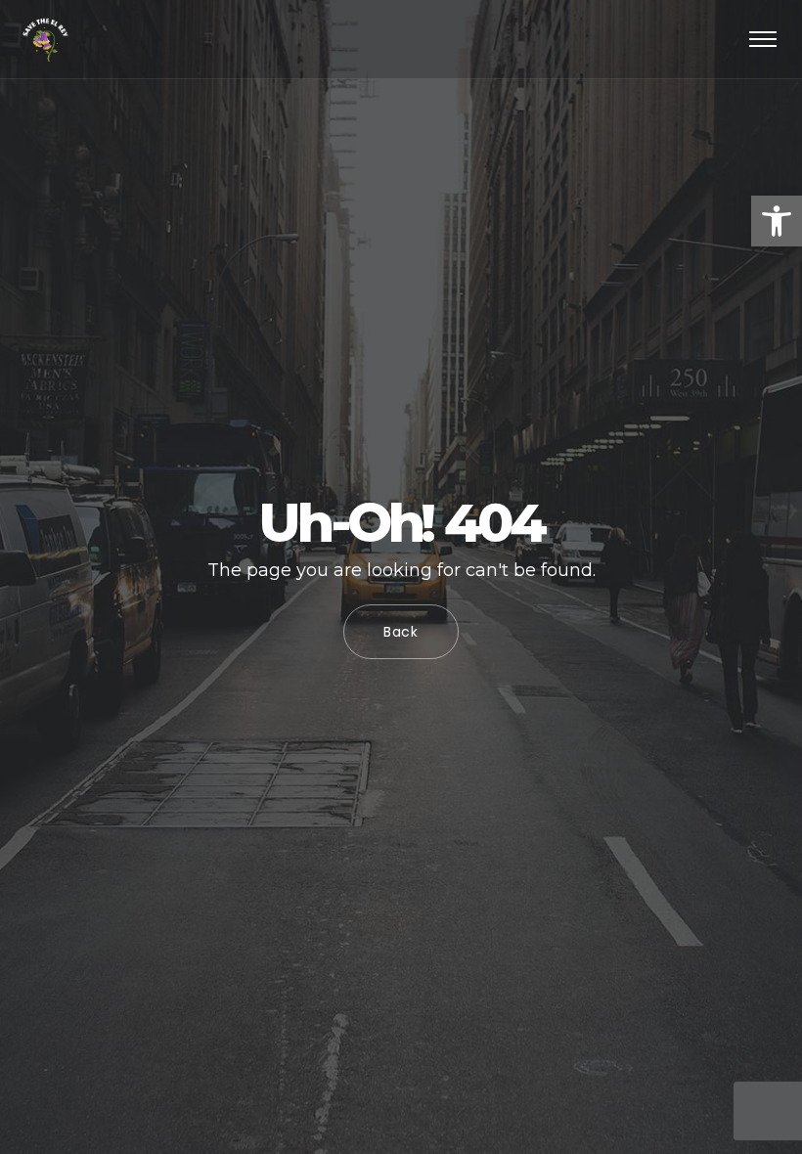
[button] (776, 221)
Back (401, 632)
